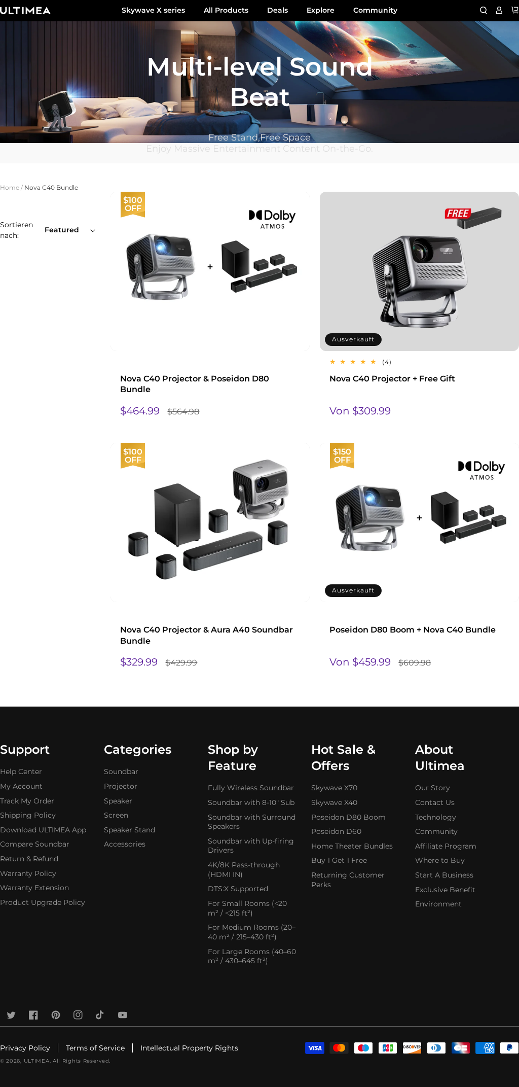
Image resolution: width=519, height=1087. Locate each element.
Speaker (118, 800)
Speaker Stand (129, 829)
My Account (21, 786)
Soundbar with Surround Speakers (251, 822)
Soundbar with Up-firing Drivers (251, 845)
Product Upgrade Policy (42, 902)
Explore (321, 10)
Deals (277, 10)
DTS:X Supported (238, 888)
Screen (116, 815)
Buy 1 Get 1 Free (339, 860)
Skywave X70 (334, 787)
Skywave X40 (334, 802)
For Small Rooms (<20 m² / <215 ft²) (247, 908)
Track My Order (27, 800)
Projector (120, 786)
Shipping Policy (28, 815)
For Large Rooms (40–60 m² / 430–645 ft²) (252, 956)
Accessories (124, 844)
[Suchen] (483, 10)
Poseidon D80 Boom (348, 817)
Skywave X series (153, 10)
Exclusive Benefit (445, 889)
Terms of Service (95, 1048)
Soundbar (121, 771)
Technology (435, 817)
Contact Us (435, 802)
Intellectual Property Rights (189, 1048)
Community (375, 10)
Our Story (432, 787)
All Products (226, 10)
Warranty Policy (28, 873)
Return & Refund (29, 858)
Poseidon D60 (336, 831)
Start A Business (444, 875)
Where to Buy (440, 860)
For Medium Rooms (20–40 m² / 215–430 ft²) (251, 932)
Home (9, 187)
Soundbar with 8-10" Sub (251, 802)
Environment (438, 903)
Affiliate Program (445, 846)
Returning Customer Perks (348, 879)
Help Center (21, 771)
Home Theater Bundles (352, 846)
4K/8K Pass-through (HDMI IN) (244, 869)
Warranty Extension (34, 887)
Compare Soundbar (34, 844)
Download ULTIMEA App (43, 829)
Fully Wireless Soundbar (251, 787)
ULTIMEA (37, 1061)
